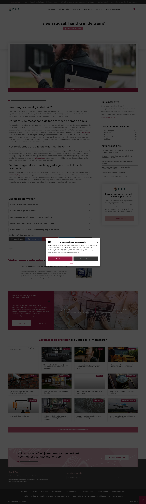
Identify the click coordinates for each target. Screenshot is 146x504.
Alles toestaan (60, 259)
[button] (97, 242)
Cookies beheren (86, 259)
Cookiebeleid (72, 263)
